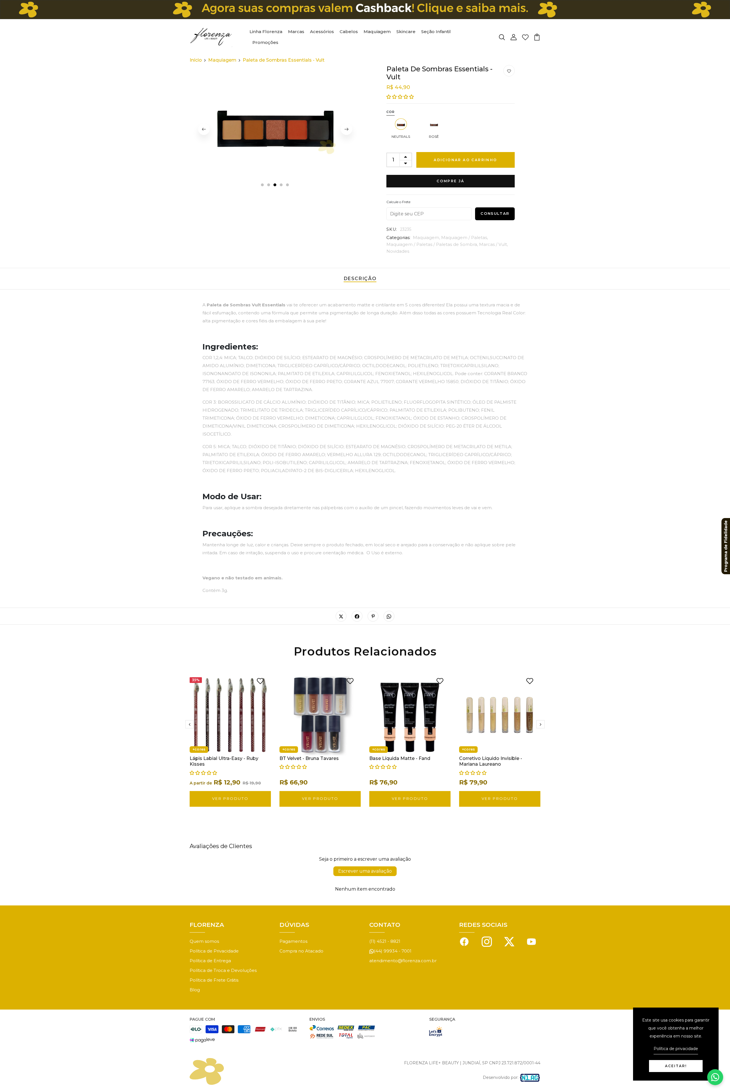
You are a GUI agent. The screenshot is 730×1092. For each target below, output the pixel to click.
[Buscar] (501, 37)
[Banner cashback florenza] (365, 9)
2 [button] (269, 185)
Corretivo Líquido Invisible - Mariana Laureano (490, 761)
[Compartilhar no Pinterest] (373, 616)
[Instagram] (487, 941)
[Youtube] (531, 941)
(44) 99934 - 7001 (392, 951)
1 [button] (262, 185)
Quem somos (204, 941)
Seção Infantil (436, 31)
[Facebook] (464, 941)
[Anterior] (204, 129)
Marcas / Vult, (493, 244)
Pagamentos (293, 941)
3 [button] (275, 185)
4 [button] (281, 185)
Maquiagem (377, 31)
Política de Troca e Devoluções (223, 970)
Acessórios (322, 31)
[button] (400, 97)
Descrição (360, 278)
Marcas (296, 31)
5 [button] (288, 185)
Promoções (265, 42)
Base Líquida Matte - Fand (399, 758)
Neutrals (401, 136)
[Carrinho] (537, 37)
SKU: (392, 229)
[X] (509, 941)
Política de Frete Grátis (214, 980)
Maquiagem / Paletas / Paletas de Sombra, (432, 244)
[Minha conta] (513, 37)
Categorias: (398, 237)
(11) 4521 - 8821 (384, 941)
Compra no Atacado (301, 951)
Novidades (397, 251)
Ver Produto (230, 798)
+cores (198, 749)
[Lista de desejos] (525, 37)
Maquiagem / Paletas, (464, 237)
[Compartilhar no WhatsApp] (389, 616)
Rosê (434, 136)
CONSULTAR (494, 213)
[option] (275, 129)
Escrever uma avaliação (365, 871)
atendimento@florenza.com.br (403, 960)
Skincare (405, 31)
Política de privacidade (676, 1048)
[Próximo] (346, 129)
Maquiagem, (427, 237)
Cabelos (349, 31)
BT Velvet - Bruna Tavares (309, 758)
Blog (195, 989)
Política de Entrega (210, 960)
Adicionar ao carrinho (465, 160)
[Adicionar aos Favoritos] (509, 71)
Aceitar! (676, 1066)
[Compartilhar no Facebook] (357, 616)
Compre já (451, 181)
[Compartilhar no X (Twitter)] (341, 616)
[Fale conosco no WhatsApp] (715, 1077)
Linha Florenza (266, 31)
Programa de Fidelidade (725, 546)
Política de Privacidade (214, 951)
